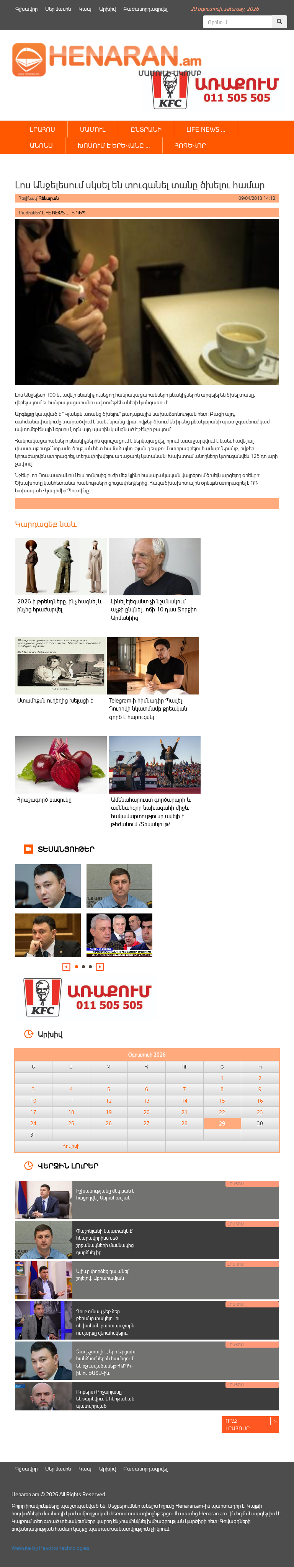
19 (109, 1112)
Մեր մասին (58, 8)
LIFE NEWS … (205, 129)
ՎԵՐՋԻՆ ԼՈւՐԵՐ (68, 1165)
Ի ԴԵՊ (78, 213)
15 (222, 1101)
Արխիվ (107, 8)
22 (222, 1112)
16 (260, 1101)
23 (260, 1112)
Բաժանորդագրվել (145, 8)
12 (109, 1101)
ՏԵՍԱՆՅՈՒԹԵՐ (66, 848)
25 (71, 1123)
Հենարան (49, 198)
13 (147, 1101)
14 (184, 1101)
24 (33, 1123)
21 (184, 1112)
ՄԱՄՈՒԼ (93, 129)
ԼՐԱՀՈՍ (42, 129)
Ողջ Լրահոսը (237, 1424)
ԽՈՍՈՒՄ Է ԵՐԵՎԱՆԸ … (114, 145)
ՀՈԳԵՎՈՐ (190, 145)
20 (147, 1112)
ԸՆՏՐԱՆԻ (146, 129)
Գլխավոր (26, 8)
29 (222, 1123)
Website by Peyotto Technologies (50, 1547)
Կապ (84, 8)
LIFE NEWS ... (55, 213)
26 (109, 1123)
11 (71, 1101)
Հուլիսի (71, 1146)
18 (71, 1112)
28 (184, 1123)
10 (33, 1101)
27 (147, 1123)
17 (33, 1112)
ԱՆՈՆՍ (41, 145)
